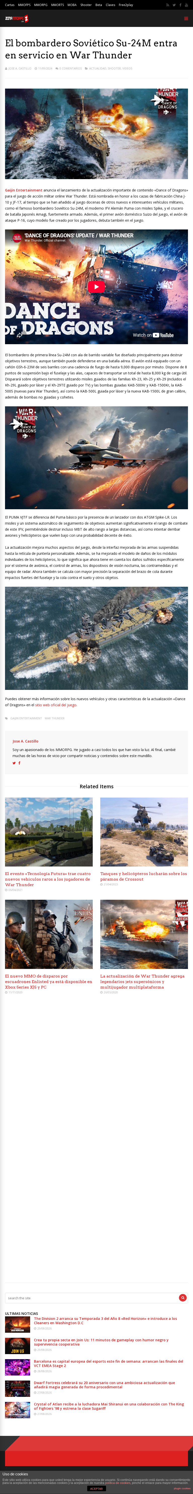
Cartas (9, 5)
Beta (98, 5)
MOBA (72, 5)
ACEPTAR (96, 1488)
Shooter (86, 5)
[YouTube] (186, 5)
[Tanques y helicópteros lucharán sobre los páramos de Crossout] (144, 865)
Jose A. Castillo (20, 68)
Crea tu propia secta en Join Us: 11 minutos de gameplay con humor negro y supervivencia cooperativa (101, 1342)
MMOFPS (24, 5)
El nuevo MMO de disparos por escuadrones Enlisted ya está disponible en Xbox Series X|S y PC (48, 982)
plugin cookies (182, 1488)
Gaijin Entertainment (26, 718)
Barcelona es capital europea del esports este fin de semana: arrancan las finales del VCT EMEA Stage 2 (108, 1363)
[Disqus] (96, 1071)
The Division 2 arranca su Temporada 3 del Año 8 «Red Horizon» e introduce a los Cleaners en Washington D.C (105, 1320)
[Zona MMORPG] (16, 21)
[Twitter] (174, 5)
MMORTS (57, 5)
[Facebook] (180, 5)
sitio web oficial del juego (55, 704)
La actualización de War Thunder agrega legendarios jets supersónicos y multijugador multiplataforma (142, 982)
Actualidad (97, 68)
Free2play (126, 5)
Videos (127, 68)
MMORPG (40, 5)
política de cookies (117, 1483)
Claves (110, 5)
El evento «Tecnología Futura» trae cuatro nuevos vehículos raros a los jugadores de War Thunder (48, 879)
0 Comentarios (71, 68)
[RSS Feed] (167, 5)
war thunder (55, 718)
